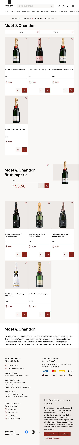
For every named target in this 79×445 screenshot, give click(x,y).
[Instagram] (33, 432)
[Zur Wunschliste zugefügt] (26, 38)
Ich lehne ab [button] (65, 434)
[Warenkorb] (63, 6)
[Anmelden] (68, 6)
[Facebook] (26, 432)
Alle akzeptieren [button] (51, 434)
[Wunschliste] (58, 6)
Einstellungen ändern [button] (53, 438)
